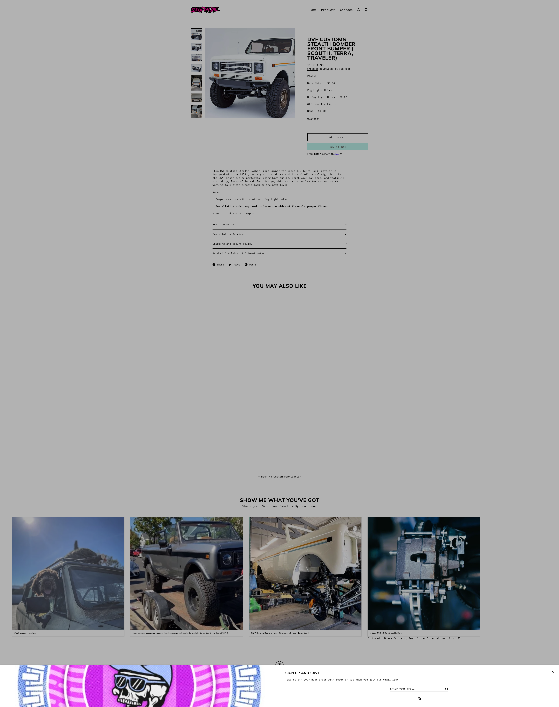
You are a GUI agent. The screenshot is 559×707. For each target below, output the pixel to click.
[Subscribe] (446, 689)
